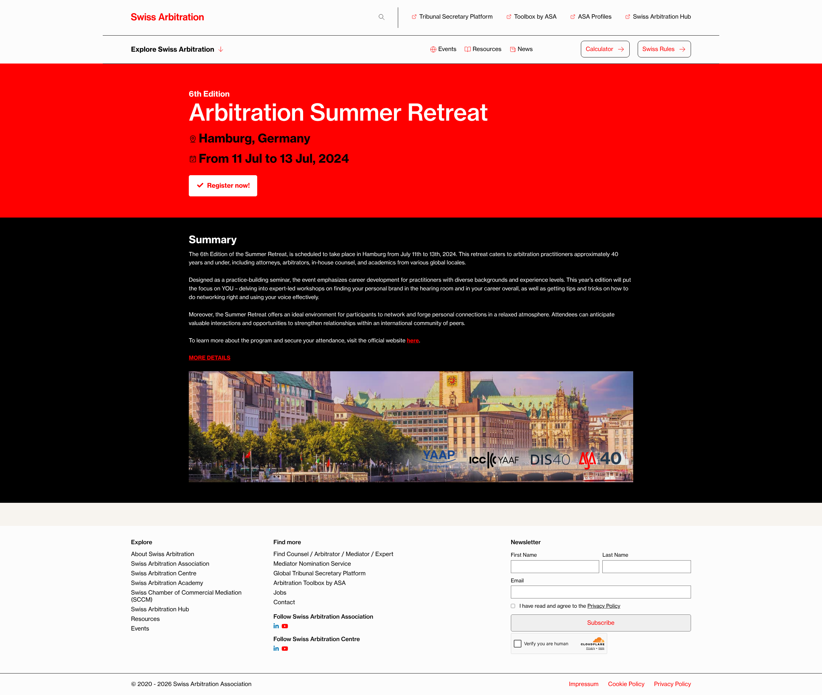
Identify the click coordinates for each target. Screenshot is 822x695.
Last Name (615, 555)
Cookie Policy (626, 684)
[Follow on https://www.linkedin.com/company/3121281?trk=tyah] (276, 626)
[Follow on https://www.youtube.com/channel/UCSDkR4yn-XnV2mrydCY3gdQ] (285, 626)
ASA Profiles (594, 16)
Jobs (280, 592)
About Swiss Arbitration (162, 554)
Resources (487, 49)
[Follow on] (276, 649)
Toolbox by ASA (535, 16)
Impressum (584, 684)
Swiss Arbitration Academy (167, 583)
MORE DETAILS (210, 358)
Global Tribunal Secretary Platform (320, 573)
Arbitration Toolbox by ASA (310, 583)
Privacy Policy (604, 606)
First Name (524, 555)
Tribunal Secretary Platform (456, 16)
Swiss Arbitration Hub (662, 16)
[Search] (381, 17)
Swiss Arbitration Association (170, 563)
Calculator (599, 49)
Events (447, 49)
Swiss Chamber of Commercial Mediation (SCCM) (186, 596)
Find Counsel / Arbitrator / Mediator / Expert (334, 554)
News (524, 49)
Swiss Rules (659, 49)
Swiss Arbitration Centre (164, 573)
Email (517, 580)
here (413, 340)
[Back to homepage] (167, 17)
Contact (284, 602)
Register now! (228, 186)
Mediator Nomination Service (312, 563)
